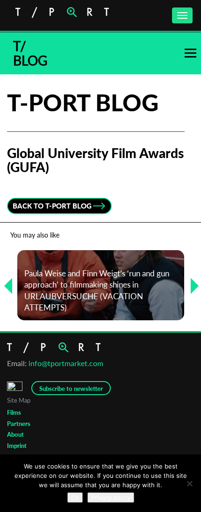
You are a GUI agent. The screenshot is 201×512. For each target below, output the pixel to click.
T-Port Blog (82, 102)
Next (191, 285)
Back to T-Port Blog (52, 206)
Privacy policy (110, 497)
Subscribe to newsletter (71, 388)
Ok (75, 497)
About (15, 434)
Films (14, 412)
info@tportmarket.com (66, 363)
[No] (189, 483)
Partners (18, 423)
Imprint (17, 445)
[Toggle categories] (190, 53)
